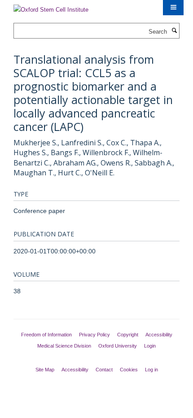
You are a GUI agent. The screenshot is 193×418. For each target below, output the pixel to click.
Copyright (127, 334)
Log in (151, 369)
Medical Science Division (64, 345)
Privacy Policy (94, 334)
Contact (104, 369)
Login (150, 345)
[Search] (174, 31)
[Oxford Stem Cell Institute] (50, 7)
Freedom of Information (46, 334)
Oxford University (117, 345)
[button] (173, 7)
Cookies (129, 369)
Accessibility (158, 334)
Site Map (44, 369)
